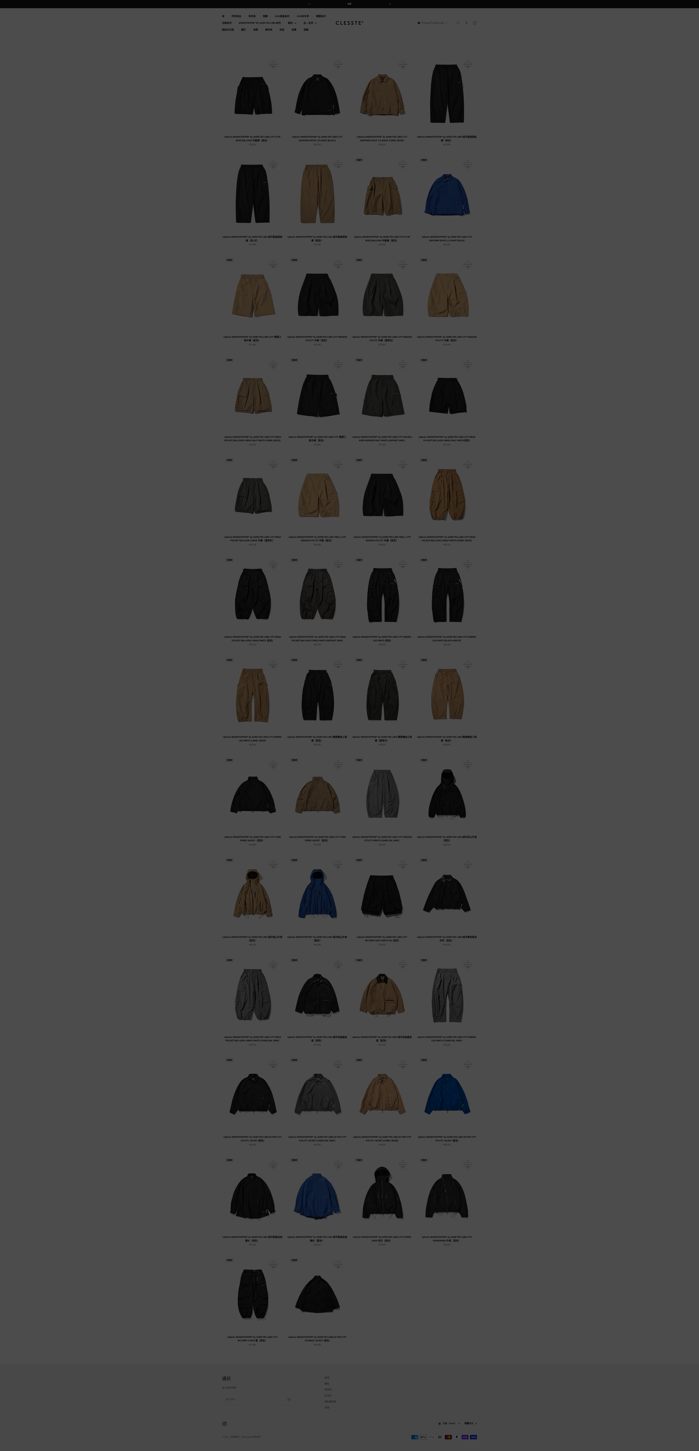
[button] (349, 723)
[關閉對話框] (387, 701)
